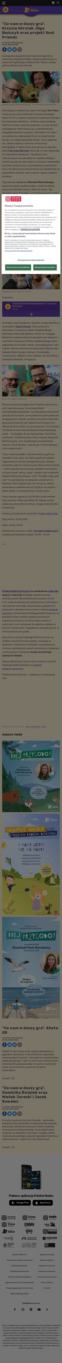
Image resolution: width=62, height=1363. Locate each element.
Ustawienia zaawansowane (31, 260)
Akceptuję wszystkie (45, 267)
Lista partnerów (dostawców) (18, 251)
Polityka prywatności (30, 230)
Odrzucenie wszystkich (18, 267)
